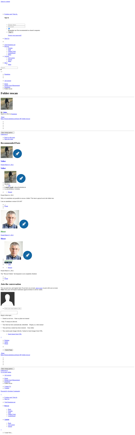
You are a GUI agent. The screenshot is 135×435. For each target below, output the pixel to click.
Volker (5, 112)
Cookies (6, 388)
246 (9, 185)
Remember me (12, 30)
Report (10, 192)
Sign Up (6, 38)
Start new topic (8, 139)
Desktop (6, 340)
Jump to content (5, 1)
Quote (6, 206)
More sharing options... (7, 132)
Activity (6, 56)
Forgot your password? (14, 35)
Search (10, 59)
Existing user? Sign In (11, 14)
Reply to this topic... (6, 315)
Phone (6, 343)
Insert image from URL (15, 334)
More (9, 54)
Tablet (6, 342)
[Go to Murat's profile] (10, 228)
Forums (10, 48)
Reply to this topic (9, 137)
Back (9, 409)
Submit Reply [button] (8, 350)
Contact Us (7, 386)
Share (2, 117)
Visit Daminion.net (9, 45)
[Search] (1, 71)
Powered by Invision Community (10, 391)
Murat (3, 239)
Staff (9, 49)
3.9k (9, 264)
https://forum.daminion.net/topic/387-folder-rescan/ (15, 118)
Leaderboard (11, 53)
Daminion (14, 114)
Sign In (11, 32)
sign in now (39, 288)
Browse (6, 46)
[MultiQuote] (5, 277)
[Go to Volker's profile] (7, 109)
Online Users (12, 51)
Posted (7, 164)
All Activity (11, 58)
